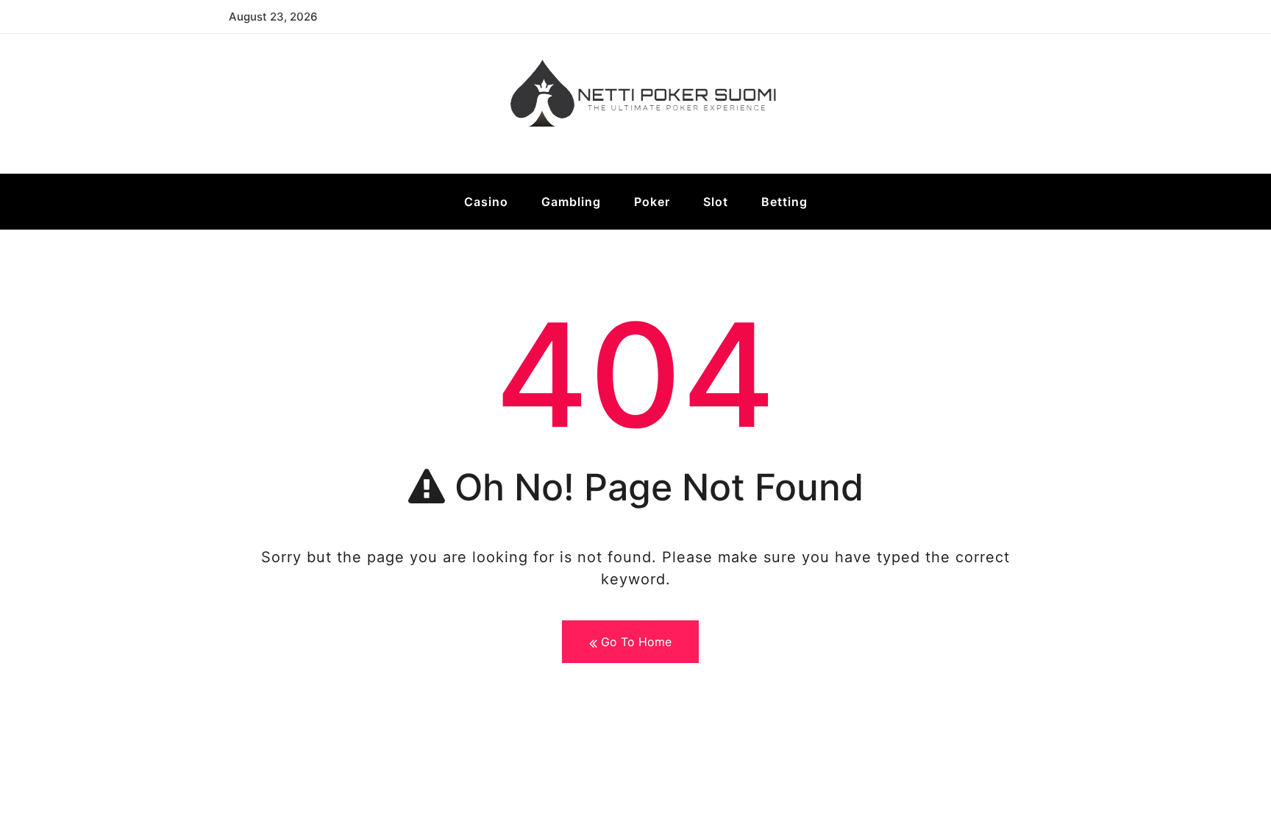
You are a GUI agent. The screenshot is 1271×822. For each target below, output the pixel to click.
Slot (715, 201)
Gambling (571, 201)
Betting (784, 201)
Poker (652, 201)
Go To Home (634, 641)
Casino (486, 201)
